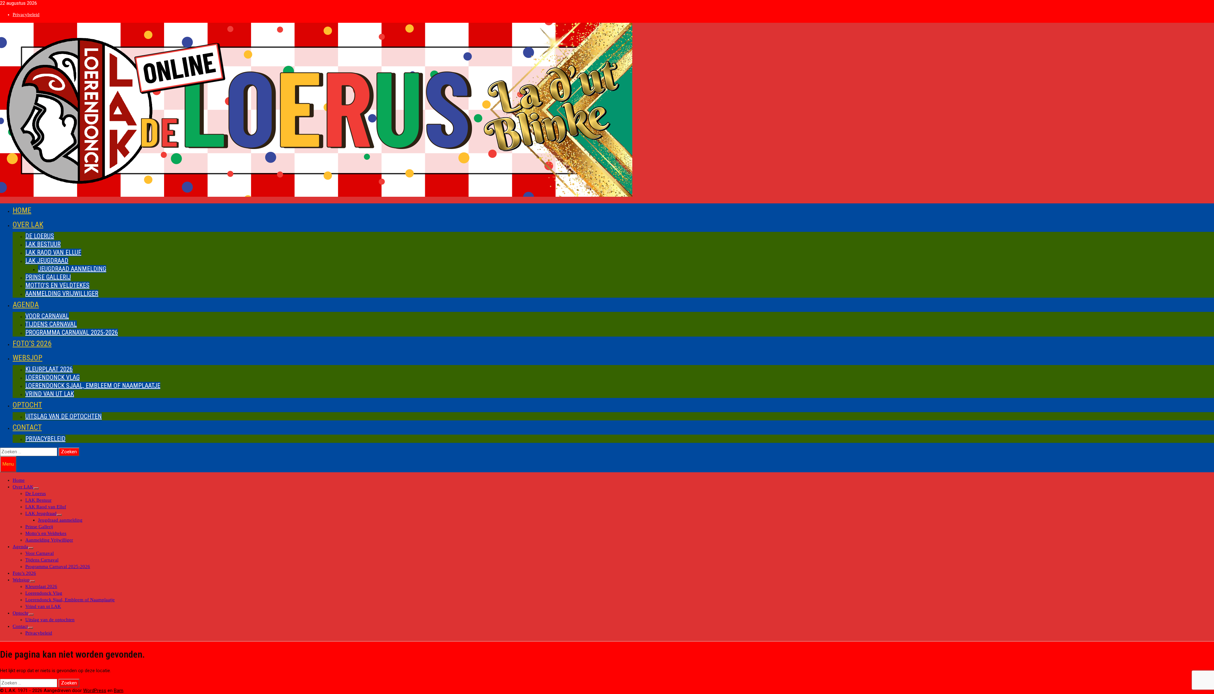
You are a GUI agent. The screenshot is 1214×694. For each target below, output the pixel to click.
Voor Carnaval (47, 316)
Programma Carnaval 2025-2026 (71, 332)
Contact (27, 427)
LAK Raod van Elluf (53, 252)
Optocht (27, 404)
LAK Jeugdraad (46, 260)
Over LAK (28, 224)
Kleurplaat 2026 (49, 369)
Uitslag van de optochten (63, 416)
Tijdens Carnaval (51, 324)
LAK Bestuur (43, 244)
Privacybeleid (26, 14)
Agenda (26, 304)
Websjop (27, 357)
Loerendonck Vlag (52, 377)
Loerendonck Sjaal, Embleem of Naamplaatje (92, 385)
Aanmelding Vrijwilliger (61, 293)
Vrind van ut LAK (49, 394)
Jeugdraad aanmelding (72, 269)
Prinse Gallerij (48, 277)
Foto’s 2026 (32, 343)
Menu (8, 464)
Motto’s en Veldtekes (57, 285)
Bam (118, 690)
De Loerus (39, 236)
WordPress (94, 690)
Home (22, 210)
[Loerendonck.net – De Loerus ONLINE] (316, 195)
